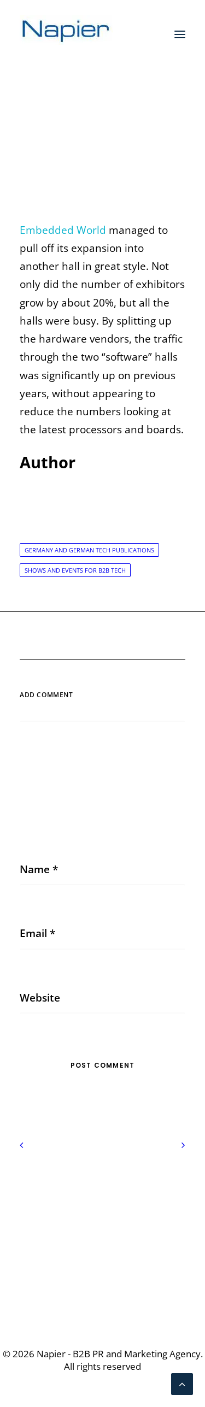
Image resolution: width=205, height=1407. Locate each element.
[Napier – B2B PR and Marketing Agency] (66, 34)
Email (37, 933)
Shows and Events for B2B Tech (75, 570)
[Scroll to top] (182, 1383)
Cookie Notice (102, 1208)
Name (39, 869)
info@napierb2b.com (102, 1284)
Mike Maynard (122, 145)
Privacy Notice (102, 1190)
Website (40, 998)
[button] (180, 34)
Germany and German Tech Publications (89, 550)
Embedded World (63, 230)
